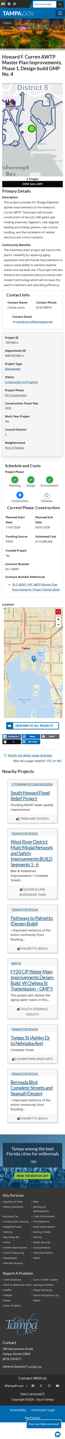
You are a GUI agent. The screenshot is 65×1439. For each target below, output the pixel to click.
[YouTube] (57, 1386)
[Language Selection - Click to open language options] (3, 4)
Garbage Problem (43, 1284)
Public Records (41, 1242)
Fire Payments (41, 1221)
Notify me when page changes (29, 755)
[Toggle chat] (57, 1433)
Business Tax (10, 1216)
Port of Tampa (14, 448)
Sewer (7, 1300)
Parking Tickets (42, 1232)
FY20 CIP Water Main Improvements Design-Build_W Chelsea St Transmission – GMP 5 (32, 980)
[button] (33, 659)
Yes (49, 761)
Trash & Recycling (13, 1252)
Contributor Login (43, 1410)
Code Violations (12, 1279)
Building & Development (41, 1209)
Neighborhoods (12, 1226)
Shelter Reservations (15, 1247)
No (59, 761)
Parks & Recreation (44, 1226)
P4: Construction (16, 395)
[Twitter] (41, 1386)
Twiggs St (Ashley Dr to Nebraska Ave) (30, 1040)
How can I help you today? (43, 1423)
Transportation (24, 833)
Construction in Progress (21, 382)
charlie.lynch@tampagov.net (34, 322)
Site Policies (32, 1418)
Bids (35, 1201)
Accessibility (18, 1410)
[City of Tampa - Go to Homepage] (18, 13)
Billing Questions (13, 1206)
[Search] (60, 4)
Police (6, 1242)
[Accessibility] (9, 4)
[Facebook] (33, 1386)
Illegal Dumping (42, 1290)
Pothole (7, 1295)
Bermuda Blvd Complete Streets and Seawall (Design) (32, 1087)
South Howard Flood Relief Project (30, 795)
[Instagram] (49, 1386)
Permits (37, 1237)
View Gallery (32, 184)
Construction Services (16, 1221)
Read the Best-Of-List (32, 1176)
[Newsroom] (14, 4)
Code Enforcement (44, 1216)
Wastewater (13, 369)
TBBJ (33, 1162)
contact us (35, 1366)
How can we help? (42, 4)
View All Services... (14, 1263)
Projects (7, 22)
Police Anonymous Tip (46, 1295)
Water (16, 963)
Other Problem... (13, 1305)
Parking (7, 1232)
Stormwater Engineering (32, 784)
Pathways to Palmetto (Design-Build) (32, 921)
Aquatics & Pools (13, 1201)
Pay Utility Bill (11, 1237)
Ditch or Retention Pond (17, 1284)
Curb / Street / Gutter (45, 1279)
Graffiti (7, 1290)
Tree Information (43, 1252)
